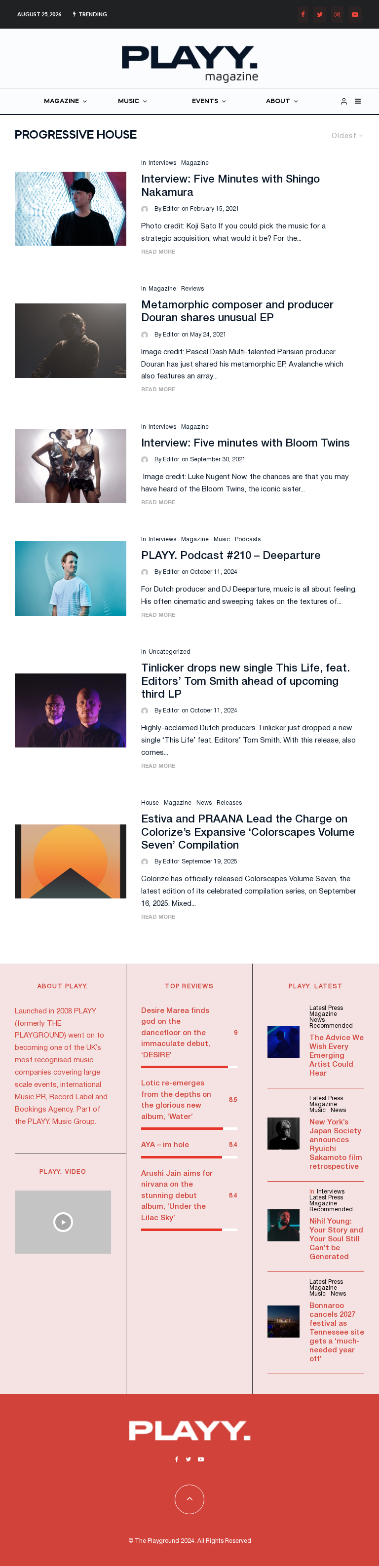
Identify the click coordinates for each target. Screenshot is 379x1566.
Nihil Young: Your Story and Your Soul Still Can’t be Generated (336, 1239)
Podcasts (248, 539)
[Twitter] (319, 14)
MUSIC (128, 101)
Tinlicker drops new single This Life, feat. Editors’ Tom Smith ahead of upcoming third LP (245, 682)
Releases (229, 803)
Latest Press (326, 1008)
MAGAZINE (61, 101)
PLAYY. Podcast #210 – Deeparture (231, 556)
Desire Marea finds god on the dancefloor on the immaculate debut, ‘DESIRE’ (175, 1033)
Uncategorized (169, 652)
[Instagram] (337, 14)
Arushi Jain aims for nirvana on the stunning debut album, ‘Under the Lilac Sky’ (177, 1196)
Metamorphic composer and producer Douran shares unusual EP (237, 311)
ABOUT (278, 101)
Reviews (192, 289)
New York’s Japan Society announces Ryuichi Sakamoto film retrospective (335, 1144)
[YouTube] (355, 14)
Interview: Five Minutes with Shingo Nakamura (230, 186)
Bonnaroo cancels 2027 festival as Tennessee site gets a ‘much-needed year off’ (336, 1333)
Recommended (331, 1026)
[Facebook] (303, 14)
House (150, 803)
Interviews (162, 163)
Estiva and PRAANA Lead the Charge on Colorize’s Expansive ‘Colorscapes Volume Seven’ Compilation (248, 833)
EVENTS (205, 101)
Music (222, 539)
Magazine (195, 163)
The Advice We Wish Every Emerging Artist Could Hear (336, 1056)
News (204, 803)
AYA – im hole (165, 1145)
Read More (158, 252)
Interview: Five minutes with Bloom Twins (245, 443)
